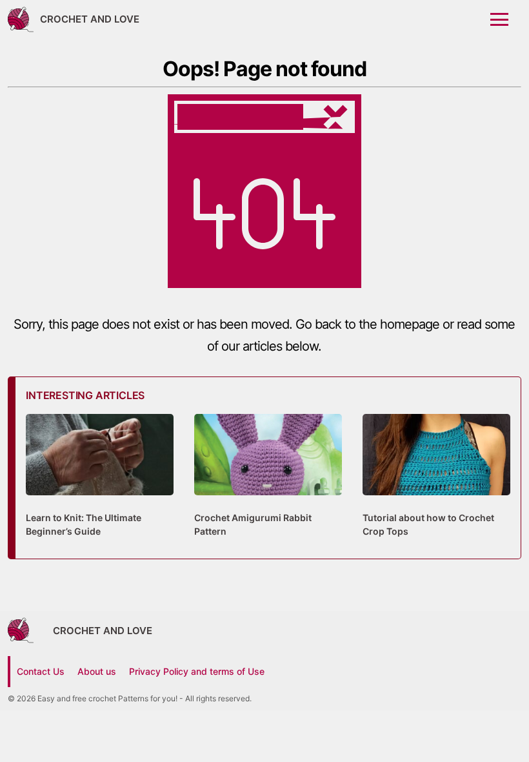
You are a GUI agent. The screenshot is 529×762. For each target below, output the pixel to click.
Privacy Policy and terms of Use (196, 671)
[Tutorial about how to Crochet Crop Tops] (436, 501)
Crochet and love (89, 19)
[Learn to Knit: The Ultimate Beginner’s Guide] (100, 501)
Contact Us (41, 671)
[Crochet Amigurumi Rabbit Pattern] (268, 501)
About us (96, 671)
